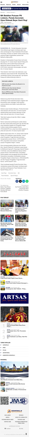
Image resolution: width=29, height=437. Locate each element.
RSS (22, 428)
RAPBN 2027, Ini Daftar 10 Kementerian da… (16, 390)
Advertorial (6, 352)
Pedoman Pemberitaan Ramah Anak (21, 422)
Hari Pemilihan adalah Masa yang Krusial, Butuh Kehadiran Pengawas (21, 188)
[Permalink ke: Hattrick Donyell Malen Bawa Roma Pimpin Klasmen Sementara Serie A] (14, 314)
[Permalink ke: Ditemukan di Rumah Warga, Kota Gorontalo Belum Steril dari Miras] (21, 218)
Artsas (8, 323)
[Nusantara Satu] (14, 2)
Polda (4, 350)
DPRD (4, 347)
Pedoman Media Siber (7, 419)
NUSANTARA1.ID (5, 48)
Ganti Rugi (3, 173)
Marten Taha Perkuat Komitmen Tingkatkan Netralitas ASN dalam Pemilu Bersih (6, 188)
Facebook (8, 428)
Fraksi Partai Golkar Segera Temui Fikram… (12, 278)
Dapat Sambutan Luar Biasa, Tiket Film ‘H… (17, 337)
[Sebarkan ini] (16, 181)
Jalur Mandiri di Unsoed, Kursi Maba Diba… (12, 379)
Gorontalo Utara (12, 173)
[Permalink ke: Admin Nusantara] (2, 23)
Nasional (3, 378)
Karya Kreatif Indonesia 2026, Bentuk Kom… (15, 384)
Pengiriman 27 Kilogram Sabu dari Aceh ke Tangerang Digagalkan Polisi (21, 210)
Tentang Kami (21, 419)
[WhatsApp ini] (27, 181)
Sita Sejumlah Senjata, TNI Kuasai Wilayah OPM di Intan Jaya (7, 224)
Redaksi (21, 415)
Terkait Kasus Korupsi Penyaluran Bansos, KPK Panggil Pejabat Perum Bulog (7, 238)
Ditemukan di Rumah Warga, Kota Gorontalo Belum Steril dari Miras (21, 224)
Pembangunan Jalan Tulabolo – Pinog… (16, 288)
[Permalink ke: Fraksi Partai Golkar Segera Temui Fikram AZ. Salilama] (14, 268)
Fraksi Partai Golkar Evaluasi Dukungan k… (17, 283)
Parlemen (3, 276)
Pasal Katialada (5, 175)
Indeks (7, 417)
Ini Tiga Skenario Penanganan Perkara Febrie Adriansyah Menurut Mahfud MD (20, 238)
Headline (8, 388)
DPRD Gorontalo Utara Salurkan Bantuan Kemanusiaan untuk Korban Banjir (11, 88)
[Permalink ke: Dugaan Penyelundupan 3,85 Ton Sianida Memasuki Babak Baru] (7, 203)
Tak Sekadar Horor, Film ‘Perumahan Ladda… (16, 331)
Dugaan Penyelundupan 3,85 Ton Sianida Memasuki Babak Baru (7, 209)
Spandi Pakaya (14, 175)
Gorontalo (6, 345)
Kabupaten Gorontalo (9, 355)
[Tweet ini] (20, 181)
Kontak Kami (7, 421)
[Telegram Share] (23, 181)
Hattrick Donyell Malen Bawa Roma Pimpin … (16, 325)
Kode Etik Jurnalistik (21, 417)
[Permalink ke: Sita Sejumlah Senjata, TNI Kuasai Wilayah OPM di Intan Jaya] (7, 218)
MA (18, 173)
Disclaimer (8, 415)
